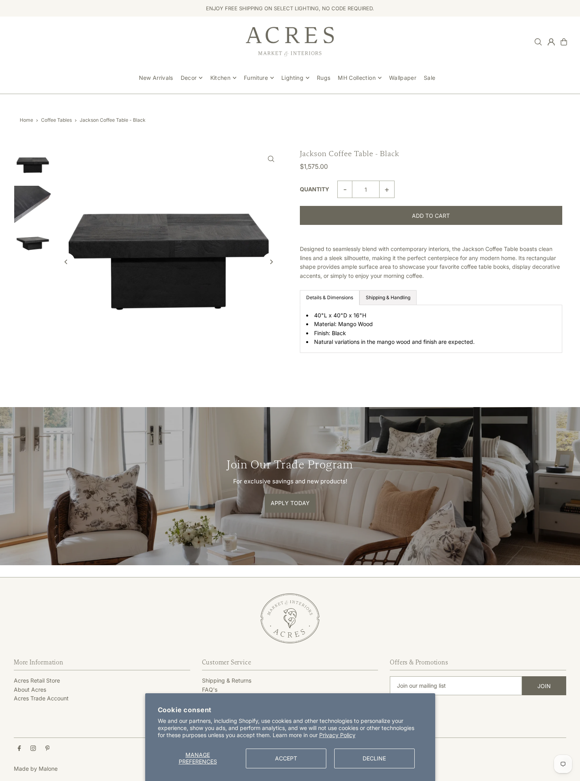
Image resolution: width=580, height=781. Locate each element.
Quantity (314, 189)
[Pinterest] (47, 748)
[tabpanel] (431, 329)
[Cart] (564, 41)
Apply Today (290, 503)
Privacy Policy (337, 735)
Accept (286, 758)
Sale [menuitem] (429, 77)
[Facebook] (19, 748)
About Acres (30, 689)
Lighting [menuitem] (292, 77)
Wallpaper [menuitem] (402, 77)
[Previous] (66, 262)
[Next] (271, 262)
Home (26, 120)
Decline (374, 758)
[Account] (551, 41)
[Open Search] (538, 41)
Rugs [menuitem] (323, 77)
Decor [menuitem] (189, 77)
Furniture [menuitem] (256, 77)
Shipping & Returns (226, 680)
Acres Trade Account (41, 698)
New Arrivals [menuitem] (156, 77)
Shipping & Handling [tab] (388, 297)
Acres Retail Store (37, 680)
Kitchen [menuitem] (220, 77)
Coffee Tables (56, 120)
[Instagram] (33, 748)
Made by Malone (36, 768)
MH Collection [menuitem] (357, 77)
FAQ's (209, 689)
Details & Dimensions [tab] (329, 297)
